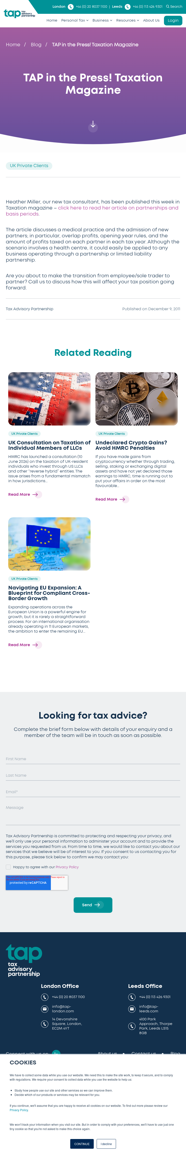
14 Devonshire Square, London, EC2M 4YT (67, 1023)
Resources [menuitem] (126, 20)
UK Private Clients (29, 166)
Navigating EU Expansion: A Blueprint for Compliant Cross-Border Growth (49, 593)
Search (176, 6)
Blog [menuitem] (175, 1054)
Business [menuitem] (101, 20)
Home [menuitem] (51, 20)
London (59, 6)
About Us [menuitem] (151, 20)
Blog (36, 44)
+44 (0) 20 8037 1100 (91, 6)
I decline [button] (106, 1144)
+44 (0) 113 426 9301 (148, 6)
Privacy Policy (19, 1110)
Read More (19, 494)
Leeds (117, 6)
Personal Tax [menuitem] (73, 20)
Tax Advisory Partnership (29, 309)
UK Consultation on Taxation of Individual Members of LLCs (49, 445)
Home (13, 44)
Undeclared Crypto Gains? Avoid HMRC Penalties (131, 445)
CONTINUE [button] (82, 1144)
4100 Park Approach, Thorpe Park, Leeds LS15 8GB (155, 1026)
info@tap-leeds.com (148, 1009)
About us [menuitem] (107, 1054)
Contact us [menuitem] (144, 1054)
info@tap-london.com (63, 1009)
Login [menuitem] (173, 21)
